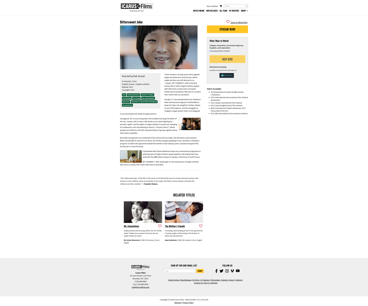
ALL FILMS (223, 10)
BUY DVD (227, 59)
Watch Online (173, 280)
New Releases (185, 280)
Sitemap (177, 302)
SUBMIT (200, 271)
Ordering (238, 280)
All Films (195, 280)
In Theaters (205, 280)
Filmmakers (215, 280)
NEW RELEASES (212, 10)
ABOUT (244, 10)
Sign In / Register (211, 283)
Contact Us (198, 283)
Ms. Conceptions (131, 226)
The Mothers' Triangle (175, 226)
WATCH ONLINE (198, 10)
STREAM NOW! (227, 29)
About (231, 280)
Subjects (224, 280)
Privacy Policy (188, 302)
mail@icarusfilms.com (140, 287)
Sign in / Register (212, 6)
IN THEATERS (234, 10)
